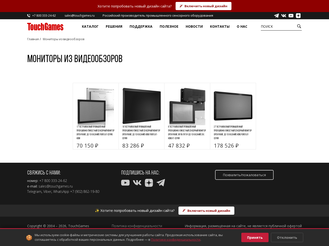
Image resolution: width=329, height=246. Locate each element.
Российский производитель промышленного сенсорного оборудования (158, 15)
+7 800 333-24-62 (53, 181)
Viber (47, 191)
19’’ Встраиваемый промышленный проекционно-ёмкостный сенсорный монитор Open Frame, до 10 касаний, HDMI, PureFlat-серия (141, 133)
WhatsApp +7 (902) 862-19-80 (76, 191)
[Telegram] (276, 15)
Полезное (169, 26)
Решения (114, 26)
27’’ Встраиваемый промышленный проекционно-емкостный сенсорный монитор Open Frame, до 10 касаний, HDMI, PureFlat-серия (233, 133)
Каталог (90, 26)
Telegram (34, 191)
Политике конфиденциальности (175, 239)
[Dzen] (298, 15)
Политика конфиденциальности (137, 226)
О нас (242, 26)
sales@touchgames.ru (56, 186)
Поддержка (141, 26)
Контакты (220, 26)
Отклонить (287, 237)
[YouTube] (291, 15)
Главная (33, 39)
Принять (255, 237)
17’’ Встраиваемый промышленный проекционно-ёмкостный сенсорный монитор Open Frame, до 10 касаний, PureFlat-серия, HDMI (95, 133)
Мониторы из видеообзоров (63, 39)
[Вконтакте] (283, 15)
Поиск (267, 26)
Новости (194, 26)
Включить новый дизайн (205, 6)
